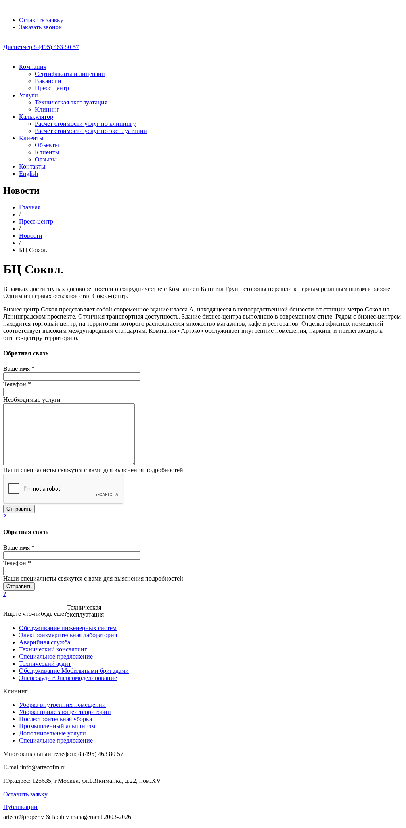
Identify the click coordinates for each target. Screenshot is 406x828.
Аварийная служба (44, 642)
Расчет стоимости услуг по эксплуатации (91, 130)
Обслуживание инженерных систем (68, 628)
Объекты (47, 145)
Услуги (28, 95)
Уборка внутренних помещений (62, 704)
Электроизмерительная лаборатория (68, 635)
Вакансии (48, 81)
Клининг (47, 109)
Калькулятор (36, 116)
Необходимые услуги (32, 399)
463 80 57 (41, 47)
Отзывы (46, 159)
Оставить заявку (25, 794)
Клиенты (31, 138)
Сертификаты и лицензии (70, 73)
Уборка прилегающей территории (65, 711)
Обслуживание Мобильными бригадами (74, 670)
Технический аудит (45, 663)
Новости (30, 235)
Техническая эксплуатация (71, 102)
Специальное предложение (56, 656)
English (28, 173)
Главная (29, 207)
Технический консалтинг (53, 649)
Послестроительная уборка (55, 719)
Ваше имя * (18, 368)
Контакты (32, 166)
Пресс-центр (52, 88)
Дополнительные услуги (52, 733)
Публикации (20, 806)
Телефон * (17, 384)
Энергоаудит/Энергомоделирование (68, 677)
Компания (32, 66)
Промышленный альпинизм (57, 726)
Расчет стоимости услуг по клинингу (85, 123)
